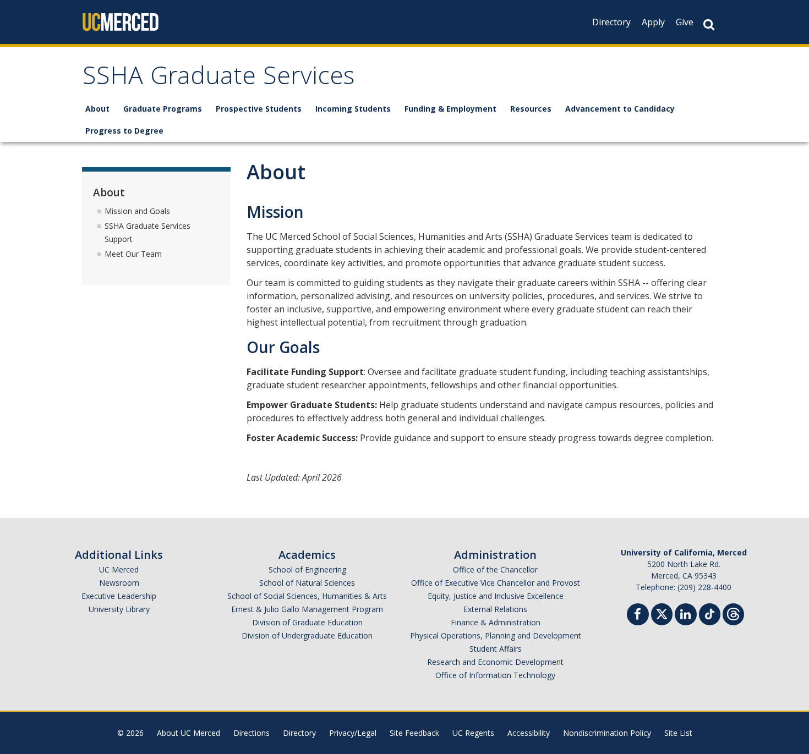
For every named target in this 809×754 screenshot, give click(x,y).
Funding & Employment (450, 108)
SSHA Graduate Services (218, 79)
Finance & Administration (495, 622)
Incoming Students (353, 108)
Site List (678, 733)
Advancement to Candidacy (620, 108)
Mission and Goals (137, 211)
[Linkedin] (685, 615)
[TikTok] (709, 612)
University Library (119, 609)
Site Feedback (414, 733)
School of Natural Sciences (307, 582)
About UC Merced (188, 733)
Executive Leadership (118, 596)
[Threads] (733, 612)
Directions (251, 733)
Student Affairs (495, 648)
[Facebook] (638, 615)
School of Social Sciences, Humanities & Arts (307, 596)
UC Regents (473, 733)
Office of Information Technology (495, 675)
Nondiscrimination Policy (607, 733)
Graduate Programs (162, 108)
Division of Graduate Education (307, 622)
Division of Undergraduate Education (307, 635)
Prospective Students (259, 108)
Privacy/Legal (352, 733)
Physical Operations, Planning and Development (495, 635)
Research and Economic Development (495, 662)
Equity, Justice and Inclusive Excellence (496, 596)
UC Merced (119, 569)
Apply (653, 22)
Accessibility (528, 733)
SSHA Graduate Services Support (147, 232)
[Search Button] (709, 24)
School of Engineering (307, 569)
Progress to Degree (124, 130)
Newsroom (119, 582)
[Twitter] (661, 612)
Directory (611, 22)
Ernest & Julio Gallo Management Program (307, 609)
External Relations (495, 609)
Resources (530, 108)
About (97, 108)
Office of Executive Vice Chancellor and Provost (495, 582)
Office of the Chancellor (495, 569)
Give (684, 22)
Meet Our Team (133, 254)
